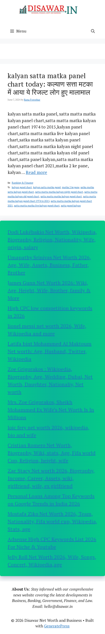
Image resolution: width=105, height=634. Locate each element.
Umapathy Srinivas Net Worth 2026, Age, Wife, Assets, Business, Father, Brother (49, 265)
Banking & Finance (22, 182)
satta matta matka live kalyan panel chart (37, 205)
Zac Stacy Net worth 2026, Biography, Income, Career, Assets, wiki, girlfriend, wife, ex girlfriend (51, 478)
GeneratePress (57, 625)
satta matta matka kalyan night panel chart (59, 191)
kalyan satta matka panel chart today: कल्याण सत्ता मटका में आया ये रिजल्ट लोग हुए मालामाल (50, 84)
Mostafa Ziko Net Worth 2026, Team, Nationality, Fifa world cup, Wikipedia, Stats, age (52, 521)
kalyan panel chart (22, 187)
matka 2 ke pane (70, 187)
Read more (36, 172)
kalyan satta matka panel (47, 187)
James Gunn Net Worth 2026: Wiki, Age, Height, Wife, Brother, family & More (49, 290)
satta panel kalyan (71, 205)
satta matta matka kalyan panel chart (61, 196)
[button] (93, 31)
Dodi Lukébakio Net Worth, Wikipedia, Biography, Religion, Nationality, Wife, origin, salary (52, 240)
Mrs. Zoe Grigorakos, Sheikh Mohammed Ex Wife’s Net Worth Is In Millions (51, 410)
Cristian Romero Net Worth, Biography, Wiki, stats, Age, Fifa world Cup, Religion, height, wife (52, 453)
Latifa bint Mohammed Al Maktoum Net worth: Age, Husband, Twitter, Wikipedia (49, 351)
